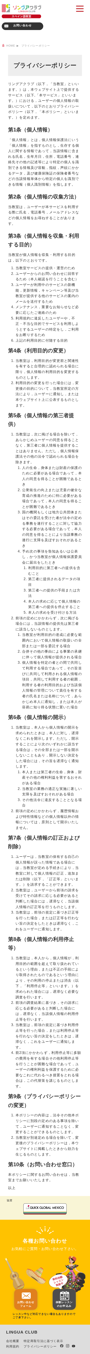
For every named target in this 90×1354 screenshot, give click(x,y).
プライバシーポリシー (40, 1346)
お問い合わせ (22, 25)
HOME (10, 45)
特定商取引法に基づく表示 (43, 1341)
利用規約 (12, 1346)
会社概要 (12, 1341)
